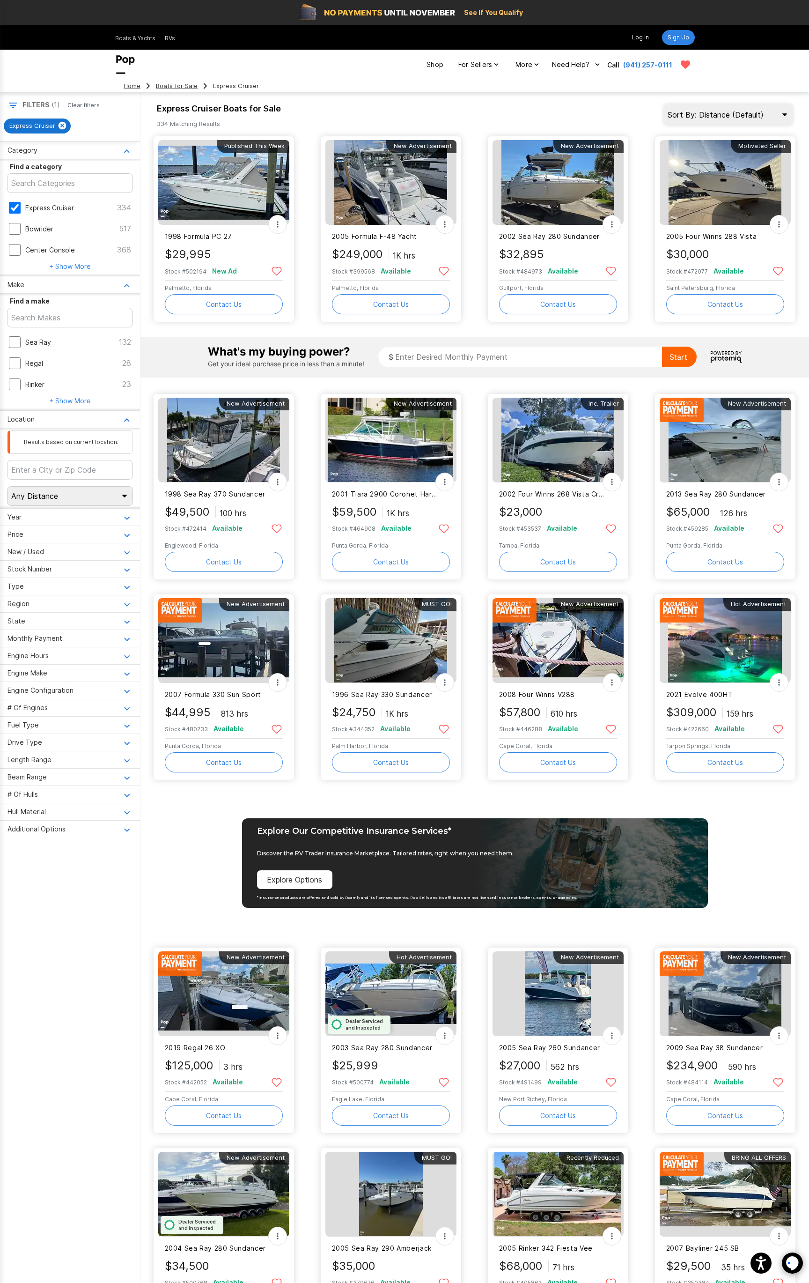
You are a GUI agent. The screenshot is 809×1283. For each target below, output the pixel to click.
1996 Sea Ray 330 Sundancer (382, 694)
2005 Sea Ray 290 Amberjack (382, 1248)
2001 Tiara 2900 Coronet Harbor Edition (385, 494)
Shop (435, 64)
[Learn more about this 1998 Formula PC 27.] (223, 182)
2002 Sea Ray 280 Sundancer (549, 236)
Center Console (50, 250)
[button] (761, 1263)
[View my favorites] (685, 65)
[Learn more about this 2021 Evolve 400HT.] (725, 640)
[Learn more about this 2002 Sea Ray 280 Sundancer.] (558, 182)
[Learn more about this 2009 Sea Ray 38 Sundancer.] (725, 993)
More (523, 64)
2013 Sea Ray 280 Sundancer (716, 494)
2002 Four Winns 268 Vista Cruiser (552, 494)
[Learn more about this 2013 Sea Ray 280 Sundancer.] (725, 440)
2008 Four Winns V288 (537, 694)
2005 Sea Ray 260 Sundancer (549, 1048)
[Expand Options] (277, 224)
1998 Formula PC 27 (198, 236)
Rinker (34, 384)
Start (678, 357)
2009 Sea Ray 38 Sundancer (714, 1048)
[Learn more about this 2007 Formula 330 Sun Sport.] (223, 640)
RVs (170, 38)
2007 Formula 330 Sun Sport (213, 694)
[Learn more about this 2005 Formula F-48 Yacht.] (390, 182)
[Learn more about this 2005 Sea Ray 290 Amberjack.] (390, 1194)
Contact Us (224, 304)
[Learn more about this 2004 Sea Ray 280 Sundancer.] (223, 1194)
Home (132, 86)
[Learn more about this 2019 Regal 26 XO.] (223, 993)
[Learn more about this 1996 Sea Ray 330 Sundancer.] (390, 640)
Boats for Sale (177, 86)
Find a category (36, 167)
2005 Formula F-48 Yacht (374, 236)
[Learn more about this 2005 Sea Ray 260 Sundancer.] (558, 993)
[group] (37, 126)
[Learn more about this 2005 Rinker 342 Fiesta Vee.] (558, 1194)
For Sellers (475, 64)
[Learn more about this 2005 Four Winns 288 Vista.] (725, 182)
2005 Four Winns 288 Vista (711, 236)
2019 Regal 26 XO (195, 1048)
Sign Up (678, 37)
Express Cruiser (49, 208)
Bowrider (39, 229)
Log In (640, 37)
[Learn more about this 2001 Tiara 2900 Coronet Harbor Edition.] (390, 440)
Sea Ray (38, 342)
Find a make (30, 301)
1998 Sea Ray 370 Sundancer (215, 494)
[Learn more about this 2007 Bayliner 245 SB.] (725, 1194)
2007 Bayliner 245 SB (702, 1248)
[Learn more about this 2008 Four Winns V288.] (558, 640)
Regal (34, 363)
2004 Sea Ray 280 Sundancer (215, 1248)
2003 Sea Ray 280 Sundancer (382, 1048)
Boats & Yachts (135, 38)
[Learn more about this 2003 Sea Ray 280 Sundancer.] (390, 993)
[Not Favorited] (277, 270)
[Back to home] (125, 65)
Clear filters (83, 105)
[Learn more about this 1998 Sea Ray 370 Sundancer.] (223, 440)
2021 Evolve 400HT (699, 694)
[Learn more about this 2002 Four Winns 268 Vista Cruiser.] (558, 440)
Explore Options (294, 879)
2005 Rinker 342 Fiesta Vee (546, 1248)
